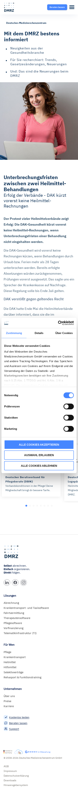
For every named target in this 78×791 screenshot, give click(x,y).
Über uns (9, 696)
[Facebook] (15, 582)
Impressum (10, 771)
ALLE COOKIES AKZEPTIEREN (39, 444)
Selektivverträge (13, 672)
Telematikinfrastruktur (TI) (20, 633)
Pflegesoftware (13, 623)
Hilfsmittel (10, 667)
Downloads (10, 780)
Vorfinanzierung (13, 628)
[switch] (68, 406)
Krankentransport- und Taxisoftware (26, 608)
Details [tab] (39, 332)
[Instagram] (23, 582)
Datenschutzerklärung (16, 775)
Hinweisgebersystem (16, 785)
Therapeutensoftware (17, 618)
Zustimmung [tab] (14, 332)
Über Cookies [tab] (64, 332)
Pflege (7, 652)
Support (14, 729)
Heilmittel (10, 662)
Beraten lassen (18, 723)
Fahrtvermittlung (14, 613)
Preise (7, 701)
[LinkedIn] (7, 582)
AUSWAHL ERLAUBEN (39, 455)
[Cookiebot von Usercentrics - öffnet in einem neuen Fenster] (58, 323)
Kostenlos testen (19, 717)
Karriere (9, 706)
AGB (6, 766)
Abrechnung (11, 603)
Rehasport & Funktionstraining (22, 677)
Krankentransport (15, 657)
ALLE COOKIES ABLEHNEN (39, 465)
